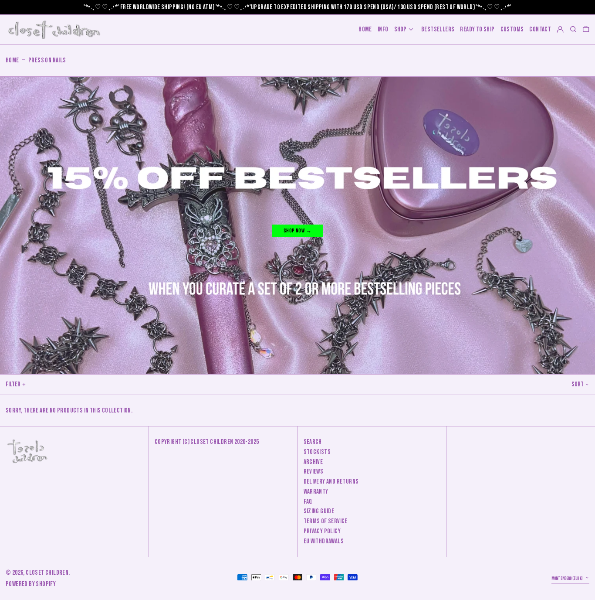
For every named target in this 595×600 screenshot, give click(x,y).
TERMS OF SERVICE (326, 521)
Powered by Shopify (31, 584)
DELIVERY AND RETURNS (331, 481)
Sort (577, 384)
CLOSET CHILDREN (47, 573)
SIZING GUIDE (319, 511)
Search (313, 442)
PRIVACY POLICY (322, 531)
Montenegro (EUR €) (567, 578)
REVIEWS (314, 471)
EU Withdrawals (324, 541)
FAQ (308, 502)
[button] (585, 29)
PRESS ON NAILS (47, 60)
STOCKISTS (317, 452)
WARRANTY (316, 492)
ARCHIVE (313, 462)
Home (12, 60)
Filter (13, 384)
